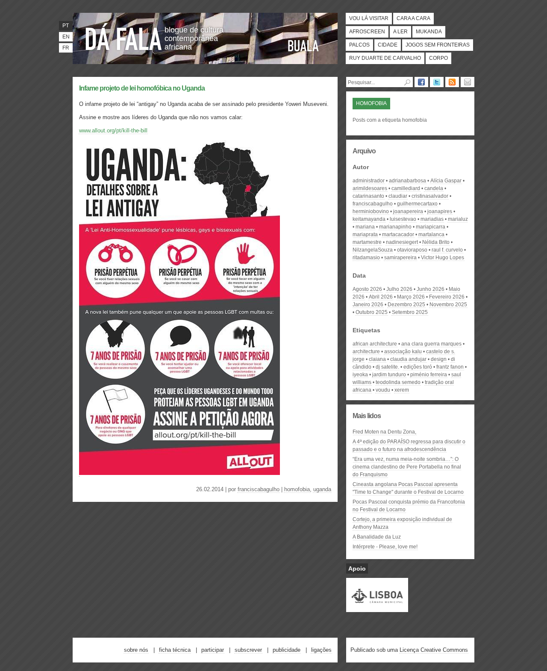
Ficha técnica (175, 650)
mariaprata (365, 234)
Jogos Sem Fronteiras (438, 45)
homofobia (297, 489)
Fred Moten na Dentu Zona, (384, 432)
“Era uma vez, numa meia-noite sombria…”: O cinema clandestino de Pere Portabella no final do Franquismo (407, 467)
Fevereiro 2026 (447, 297)
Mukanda (429, 32)
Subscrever (248, 650)
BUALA (303, 45)
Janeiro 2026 (368, 305)
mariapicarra (430, 227)
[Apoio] (377, 608)
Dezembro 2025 (406, 305)
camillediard (405, 188)
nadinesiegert (402, 242)
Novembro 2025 (448, 305)
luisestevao (403, 219)
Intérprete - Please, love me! (385, 547)
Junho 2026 (430, 289)
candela (433, 188)
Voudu (383, 390)
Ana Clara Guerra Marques (431, 344)
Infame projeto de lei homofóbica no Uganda (142, 88)
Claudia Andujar (408, 359)
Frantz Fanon (450, 367)
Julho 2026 (399, 289)
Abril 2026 (381, 297)
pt (65, 26)
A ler (400, 32)
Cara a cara (413, 18)
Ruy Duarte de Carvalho (385, 58)
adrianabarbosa (407, 181)
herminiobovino (371, 211)
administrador (369, 181)
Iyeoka (360, 375)
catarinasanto (368, 196)
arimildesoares (370, 188)
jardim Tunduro (389, 375)
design (439, 359)
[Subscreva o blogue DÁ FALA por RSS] (452, 82)
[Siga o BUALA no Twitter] (437, 82)
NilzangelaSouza (373, 250)
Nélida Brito (436, 242)
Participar (212, 650)
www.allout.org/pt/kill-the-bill (113, 130)
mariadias (432, 219)
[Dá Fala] (124, 36)
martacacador (398, 234)
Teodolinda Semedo (398, 382)
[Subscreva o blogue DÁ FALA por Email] (467, 82)
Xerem (401, 390)
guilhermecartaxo (417, 204)
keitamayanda (369, 219)
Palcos (359, 45)
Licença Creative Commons (434, 650)
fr (65, 48)
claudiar (397, 196)
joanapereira (408, 211)
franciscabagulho (258, 489)
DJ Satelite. (387, 367)
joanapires (439, 211)
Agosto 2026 (367, 289)
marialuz (458, 219)
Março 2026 (411, 297)
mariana (365, 227)
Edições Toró (417, 367)
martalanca (431, 234)
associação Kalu (403, 352)
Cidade (387, 45)
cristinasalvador (430, 196)
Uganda (322, 489)
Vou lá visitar (368, 18)
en (66, 37)
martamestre (367, 242)
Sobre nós (136, 650)
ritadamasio (366, 258)
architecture (366, 352)
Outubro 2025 (372, 312)
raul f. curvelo (447, 250)
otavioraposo (412, 250)
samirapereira (400, 258)
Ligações (321, 650)
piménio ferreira (428, 375)
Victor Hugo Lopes (442, 258)
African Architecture (375, 344)
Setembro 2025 (410, 312)
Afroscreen (367, 32)
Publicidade (286, 650)
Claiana (377, 359)
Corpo (438, 58)
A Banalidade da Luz (377, 537)
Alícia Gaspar (446, 181)
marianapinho (395, 227)
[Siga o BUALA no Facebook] (421, 82)
